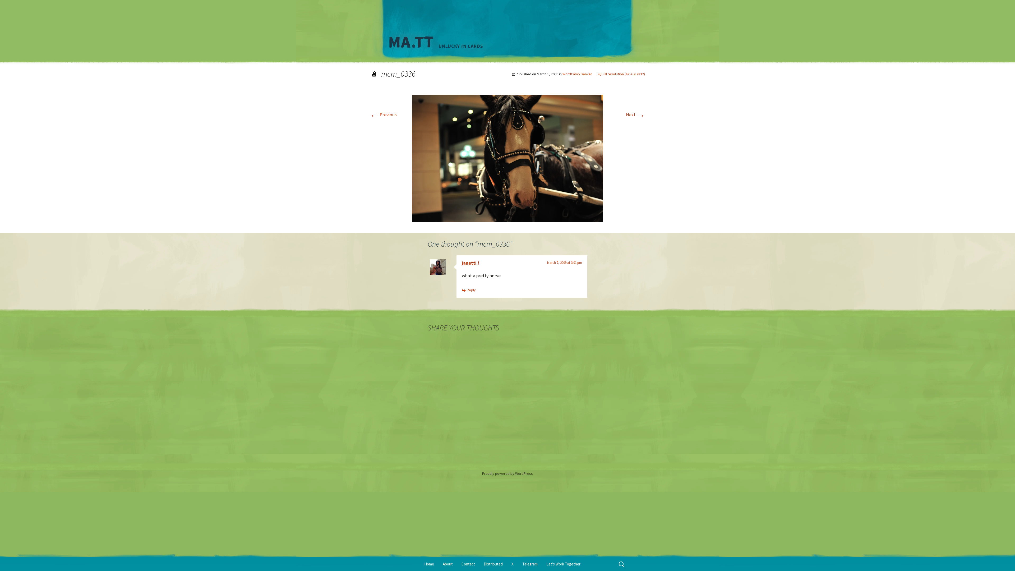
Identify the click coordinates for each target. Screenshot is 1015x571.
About (448, 564)
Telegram (530, 564)
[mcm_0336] (507, 158)
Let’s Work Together (563, 564)
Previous (383, 115)
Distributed (493, 564)
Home (429, 564)
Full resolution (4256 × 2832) (623, 74)
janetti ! (470, 263)
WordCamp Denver (577, 74)
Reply (471, 290)
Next (635, 115)
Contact (468, 564)
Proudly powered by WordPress (507, 473)
